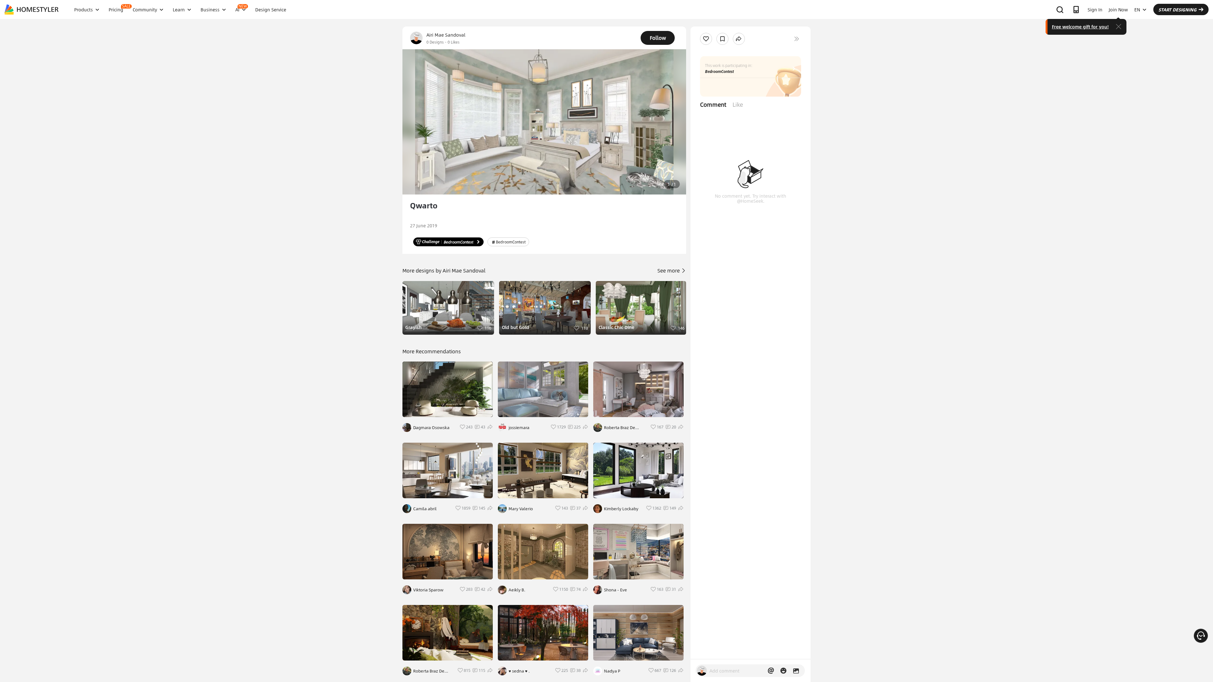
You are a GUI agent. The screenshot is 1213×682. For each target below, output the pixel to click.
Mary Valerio (521, 509)
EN (1137, 9)
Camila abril (425, 509)
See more (669, 270)
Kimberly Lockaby (621, 509)
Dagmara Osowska (431, 427)
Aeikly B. (517, 590)
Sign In (1095, 9)
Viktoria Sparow (428, 590)
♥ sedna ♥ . (519, 671)
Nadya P (612, 671)
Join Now (1118, 9)
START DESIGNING (1177, 9)
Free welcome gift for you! (1080, 26)
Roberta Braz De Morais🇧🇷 (428, 671)
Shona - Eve (615, 590)
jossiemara (519, 427)
